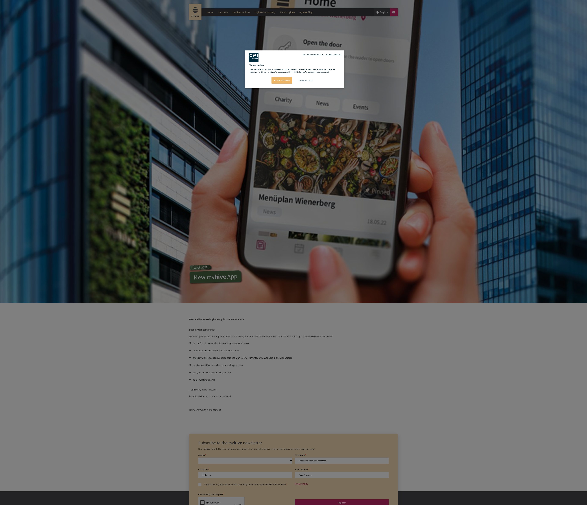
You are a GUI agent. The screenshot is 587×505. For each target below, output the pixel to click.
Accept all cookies (282, 80)
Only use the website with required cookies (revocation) (322, 54)
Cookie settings (306, 80)
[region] (294, 69)
